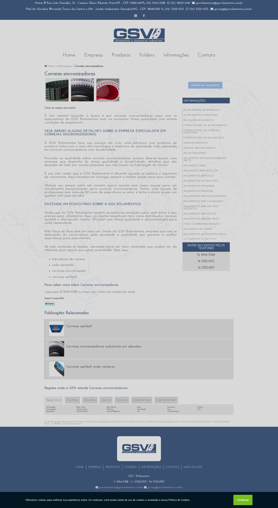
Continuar (243, 500)
